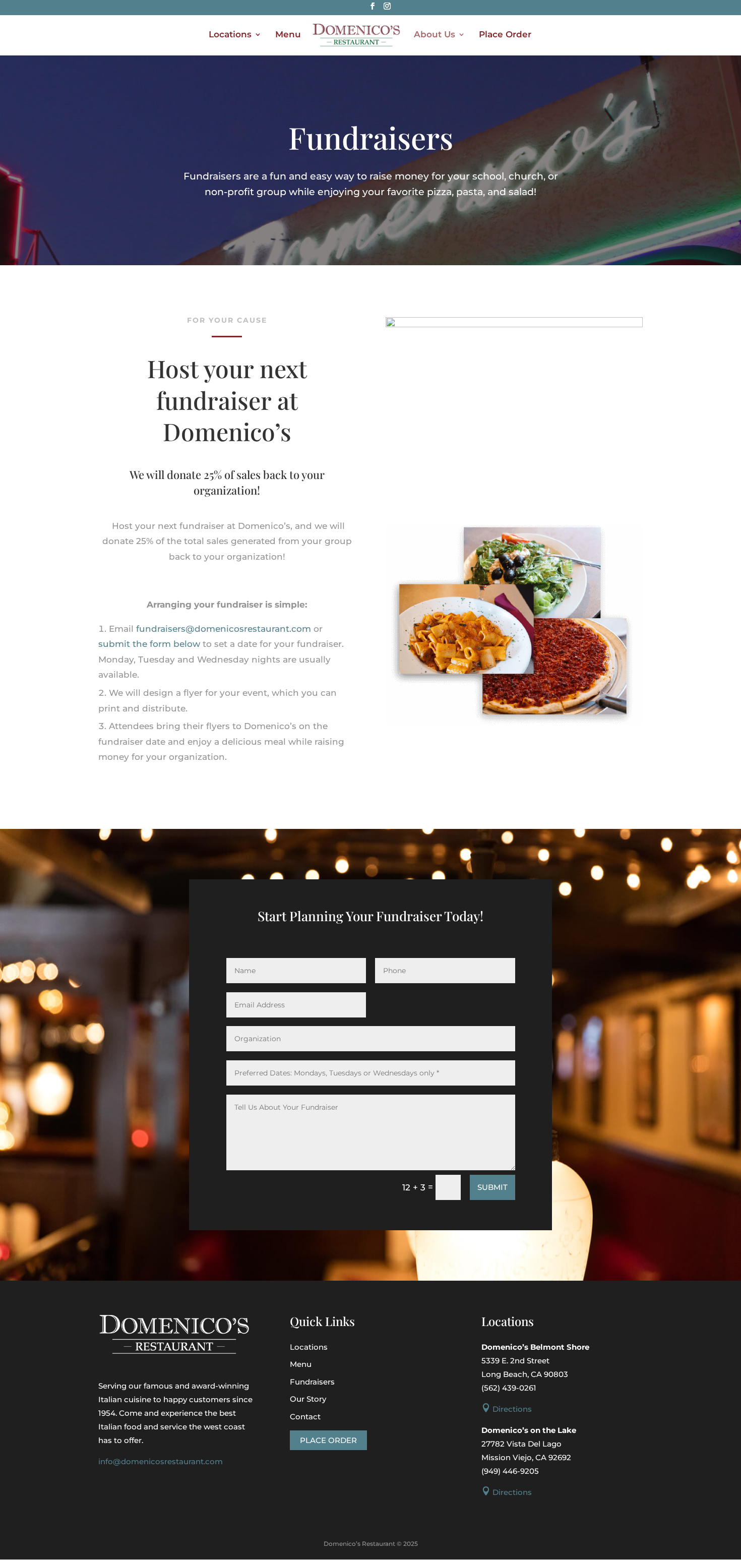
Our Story (308, 1399)
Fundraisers (312, 1382)
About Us (434, 35)
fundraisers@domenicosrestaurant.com (223, 629)
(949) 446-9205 (510, 1471)
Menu (288, 35)
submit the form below (149, 644)
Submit (492, 1187)
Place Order (505, 35)
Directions (506, 1409)
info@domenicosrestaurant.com (160, 1461)
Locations (230, 35)
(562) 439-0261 (508, 1388)
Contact (305, 1416)
